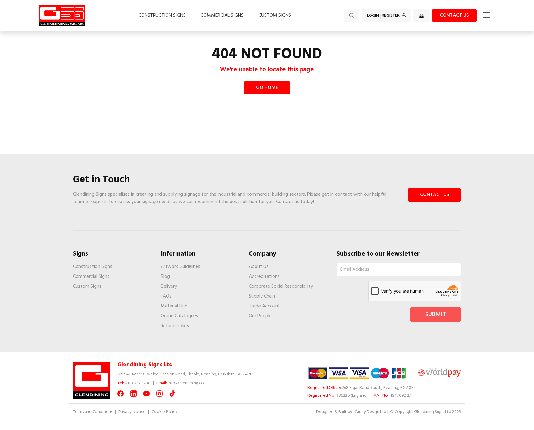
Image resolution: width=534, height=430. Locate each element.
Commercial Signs (222, 15)
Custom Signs (274, 15)
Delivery (169, 286)
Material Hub (174, 306)
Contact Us (434, 195)
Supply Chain (262, 296)
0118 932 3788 (137, 383)
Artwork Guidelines (180, 266)
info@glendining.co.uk (188, 383)
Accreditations (264, 276)
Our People (260, 316)
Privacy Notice (132, 412)
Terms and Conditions (92, 412)
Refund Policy (175, 326)
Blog (165, 276)
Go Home (267, 88)
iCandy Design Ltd (370, 412)
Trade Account (264, 306)
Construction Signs (162, 15)
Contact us (454, 15)
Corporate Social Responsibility (281, 286)
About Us (259, 266)
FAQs (166, 296)
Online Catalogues (179, 316)
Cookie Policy (164, 412)
